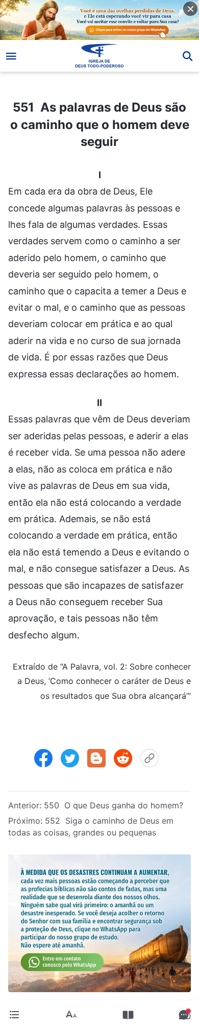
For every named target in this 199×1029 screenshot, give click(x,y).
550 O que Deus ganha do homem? (113, 805)
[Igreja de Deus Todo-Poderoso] (99, 56)
